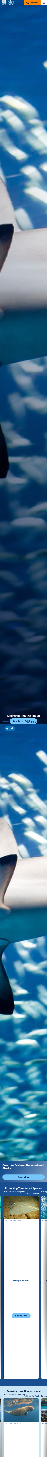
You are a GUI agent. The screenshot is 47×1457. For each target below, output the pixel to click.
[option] (21, 1287)
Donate (34, 2)
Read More (23, 1177)
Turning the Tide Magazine (14, 1191)
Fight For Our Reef (31, 1396)
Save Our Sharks (36, 722)
